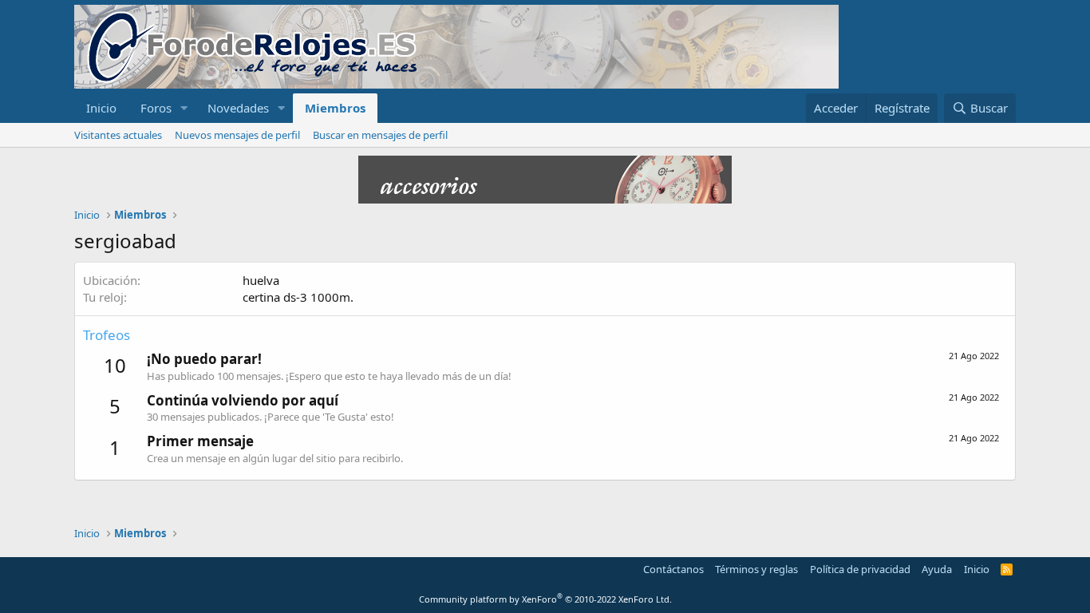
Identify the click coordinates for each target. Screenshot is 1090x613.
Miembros (335, 108)
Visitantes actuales (118, 135)
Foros (156, 108)
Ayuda (937, 569)
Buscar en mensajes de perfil (380, 135)
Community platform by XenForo (545, 599)
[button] (184, 108)
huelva (261, 280)
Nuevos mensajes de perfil (237, 135)
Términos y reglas (756, 569)
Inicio (101, 108)
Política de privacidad (860, 569)
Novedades (238, 108)
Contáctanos (673, 569)
